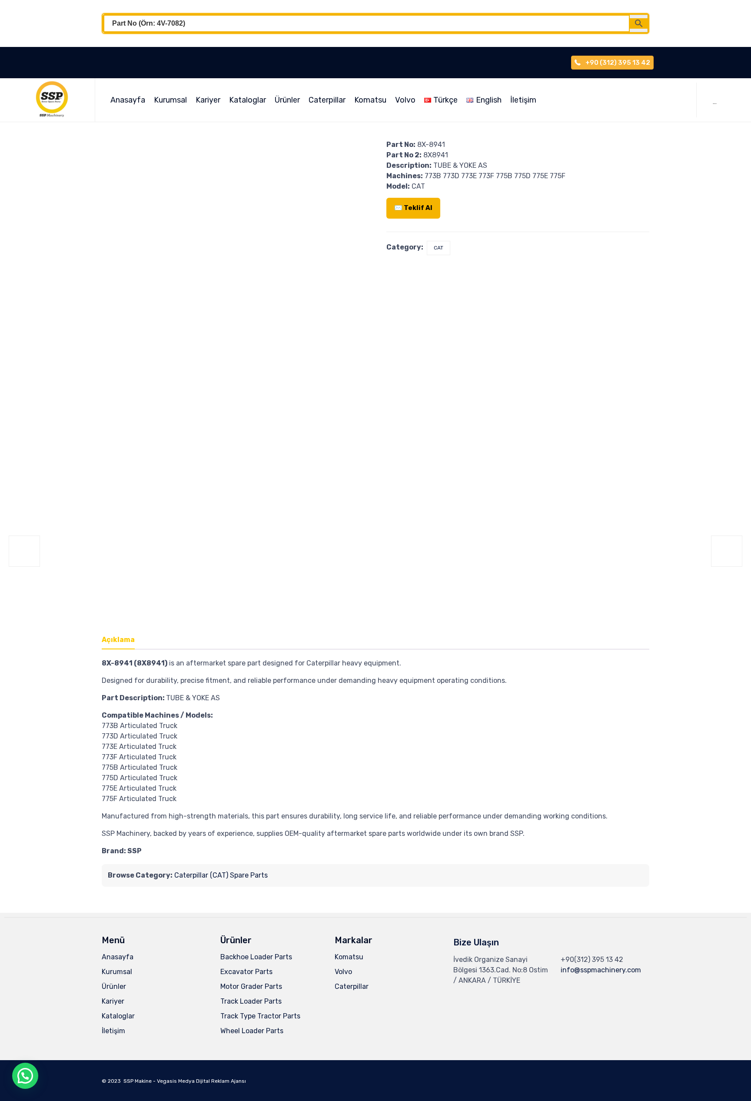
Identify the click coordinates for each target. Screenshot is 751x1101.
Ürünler (287, 100)
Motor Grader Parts (251, 986)
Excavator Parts (246, 972)
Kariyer (208, 100)
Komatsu (370, 100)
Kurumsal (170, 100)
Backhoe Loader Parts (256, 957)
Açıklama (118, 639)
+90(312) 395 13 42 (592, 959)
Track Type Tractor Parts (260, 1016)
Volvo (405, 100)
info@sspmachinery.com (601, 970)
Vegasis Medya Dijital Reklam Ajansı (201, 1081)
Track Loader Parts (251, 1001)
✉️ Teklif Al (413, 208)
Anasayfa (127, 100)
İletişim (523, 100)
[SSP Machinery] (56, 100)
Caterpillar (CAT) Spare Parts (221, 875)
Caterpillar (327, 100)
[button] (25, 1076)
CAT (438, 248)
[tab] (122, 640)
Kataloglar (247, 100)
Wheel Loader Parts (251, 1031)
